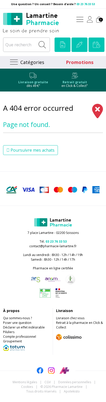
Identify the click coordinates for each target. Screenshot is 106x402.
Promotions (79, 62)
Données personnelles (74, 382)
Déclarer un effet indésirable (24, 327)
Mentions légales (25, 382)
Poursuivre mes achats (32, 150)
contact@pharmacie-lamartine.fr (53, 246)
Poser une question (17, 323)
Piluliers (8, 332)
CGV (48, 382)
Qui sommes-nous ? (17, 318)
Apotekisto (72, 391)
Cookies (27, 387)
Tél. (53, 241)
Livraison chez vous (70, 318)
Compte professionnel (19, 336)
